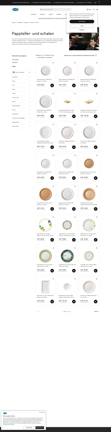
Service (51, 14)
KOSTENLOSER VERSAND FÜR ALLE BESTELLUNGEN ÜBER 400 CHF (55, 18)
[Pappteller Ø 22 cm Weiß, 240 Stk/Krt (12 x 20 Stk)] (67, 194)
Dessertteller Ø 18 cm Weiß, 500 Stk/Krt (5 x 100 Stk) (66, 80)
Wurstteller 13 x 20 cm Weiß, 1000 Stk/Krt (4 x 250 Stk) (45, 296)
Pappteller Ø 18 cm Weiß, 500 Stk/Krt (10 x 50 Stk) (44, 111)
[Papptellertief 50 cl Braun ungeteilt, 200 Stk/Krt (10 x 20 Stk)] (88, 194)
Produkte (33, 14)
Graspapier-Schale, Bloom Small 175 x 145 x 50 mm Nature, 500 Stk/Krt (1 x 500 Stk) (66, 111)
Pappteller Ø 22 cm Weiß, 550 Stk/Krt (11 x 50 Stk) (44, 80)
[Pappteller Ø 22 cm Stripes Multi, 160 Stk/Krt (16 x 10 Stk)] (88, 256)
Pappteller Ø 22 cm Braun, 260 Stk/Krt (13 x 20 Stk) (88, 173)
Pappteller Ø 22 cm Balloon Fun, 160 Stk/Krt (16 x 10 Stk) (88, 234)
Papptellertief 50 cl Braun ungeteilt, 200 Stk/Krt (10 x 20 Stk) (88, 203)
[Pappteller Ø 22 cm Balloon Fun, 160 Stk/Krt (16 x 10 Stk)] (88, 225)
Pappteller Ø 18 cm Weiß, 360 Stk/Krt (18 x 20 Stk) (44, 173)
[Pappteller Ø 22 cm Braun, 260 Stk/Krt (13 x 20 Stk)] (88, 163)
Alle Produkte (19, 22)
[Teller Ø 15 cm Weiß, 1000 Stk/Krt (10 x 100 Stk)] (88, 286)
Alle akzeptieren (39, 427)
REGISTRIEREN (82, 21)
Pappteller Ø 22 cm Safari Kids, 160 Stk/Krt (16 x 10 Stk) (67, 265)
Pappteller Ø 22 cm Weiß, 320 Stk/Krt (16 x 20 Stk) (66, 173)
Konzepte (42, 14)
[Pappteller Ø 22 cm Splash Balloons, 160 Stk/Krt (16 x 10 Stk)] (45, 225)
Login (81, 26)
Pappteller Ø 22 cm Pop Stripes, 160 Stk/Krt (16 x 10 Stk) (45, 265)
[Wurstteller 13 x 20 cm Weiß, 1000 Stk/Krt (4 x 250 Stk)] (45, 286)
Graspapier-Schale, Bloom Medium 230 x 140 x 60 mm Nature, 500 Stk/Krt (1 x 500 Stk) (88, 111)
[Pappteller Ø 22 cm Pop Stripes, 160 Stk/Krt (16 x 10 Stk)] (45, 256)
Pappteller (14, 62)
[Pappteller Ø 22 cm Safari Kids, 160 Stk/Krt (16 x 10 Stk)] (67, 256)
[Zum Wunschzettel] (93, 9)
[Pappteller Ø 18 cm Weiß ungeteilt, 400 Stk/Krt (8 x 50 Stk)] (45, 132)
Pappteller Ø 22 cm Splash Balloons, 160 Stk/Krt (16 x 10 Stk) (45, 234)
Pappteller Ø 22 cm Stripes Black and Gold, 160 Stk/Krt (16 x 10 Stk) (67, 234)
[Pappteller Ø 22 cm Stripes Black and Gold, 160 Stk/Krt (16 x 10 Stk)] (67, 225)
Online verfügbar (23, 72)
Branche (59, 14)
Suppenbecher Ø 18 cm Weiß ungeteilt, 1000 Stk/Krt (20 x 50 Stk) (66, 296)
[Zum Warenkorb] (97, 9)
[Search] (41, 9)
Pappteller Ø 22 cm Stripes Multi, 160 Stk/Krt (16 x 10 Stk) (88, 265)
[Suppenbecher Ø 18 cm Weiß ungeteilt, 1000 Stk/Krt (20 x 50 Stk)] (67, 286)
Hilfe (95, 2)
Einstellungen (29, 427)
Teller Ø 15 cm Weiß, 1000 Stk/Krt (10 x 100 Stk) (88, 296)
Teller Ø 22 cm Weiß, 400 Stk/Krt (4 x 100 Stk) (67, 142)
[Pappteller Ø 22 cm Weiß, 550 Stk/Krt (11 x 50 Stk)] (45, 70)
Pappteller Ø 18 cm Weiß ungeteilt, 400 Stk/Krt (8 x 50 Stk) (45, 142)
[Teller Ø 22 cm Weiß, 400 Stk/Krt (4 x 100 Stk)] (67, 132)
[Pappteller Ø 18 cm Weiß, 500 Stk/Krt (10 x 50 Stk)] (45, 101)
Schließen (82, 29)
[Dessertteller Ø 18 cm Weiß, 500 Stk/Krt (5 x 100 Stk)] (67, 70)
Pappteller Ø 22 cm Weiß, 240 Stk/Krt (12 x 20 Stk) (66, 203)
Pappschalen (15, 59)
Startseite (14, 22)
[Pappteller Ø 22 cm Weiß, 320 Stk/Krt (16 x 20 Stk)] (67, 163)
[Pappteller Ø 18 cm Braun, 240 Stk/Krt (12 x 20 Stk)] (45, 194)
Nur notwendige (42, 412)
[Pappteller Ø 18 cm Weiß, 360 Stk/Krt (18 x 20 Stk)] (45, 163)
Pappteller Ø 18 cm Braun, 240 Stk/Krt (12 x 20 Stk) (44, 203)
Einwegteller (26, 22)
